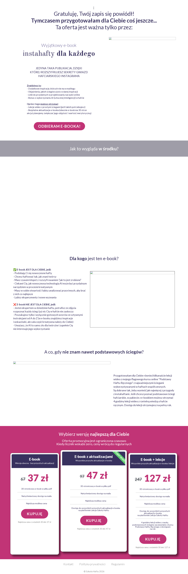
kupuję (34, 513)
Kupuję (93, 520)
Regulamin (118, 564)
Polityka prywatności (92, 564)
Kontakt (68, 564)
